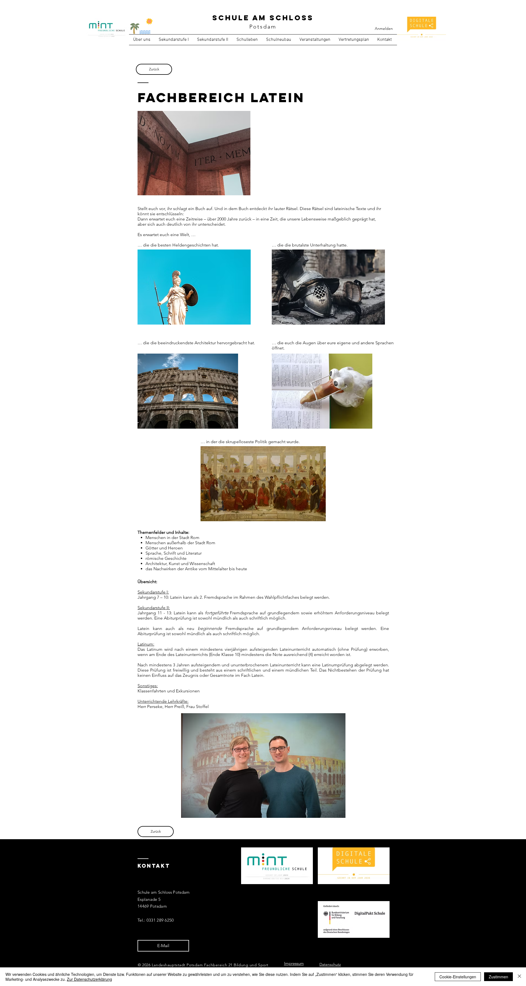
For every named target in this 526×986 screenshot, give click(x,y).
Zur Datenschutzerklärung (89, 979)
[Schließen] (519, 977)
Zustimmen (498, 976)
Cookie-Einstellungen (457, 976)
